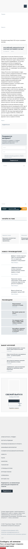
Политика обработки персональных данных (13, 534)
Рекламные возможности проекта (11, 443)
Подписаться (14, 160)
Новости (3, 27)
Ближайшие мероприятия (9, 447)
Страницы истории (6, 468)
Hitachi (2, 120)
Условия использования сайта (9, 530)
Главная (3, 14)
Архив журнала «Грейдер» (8, 436)
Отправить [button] (3, 548)
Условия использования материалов (12, 450)
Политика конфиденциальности (10, 532)
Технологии (4, 464)
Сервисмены (5, 475)
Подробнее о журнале (14, 408)
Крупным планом (6, 471)
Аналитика (4, 461)
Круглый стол (5, 478)
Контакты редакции (7, 440)
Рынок (3, 457)
